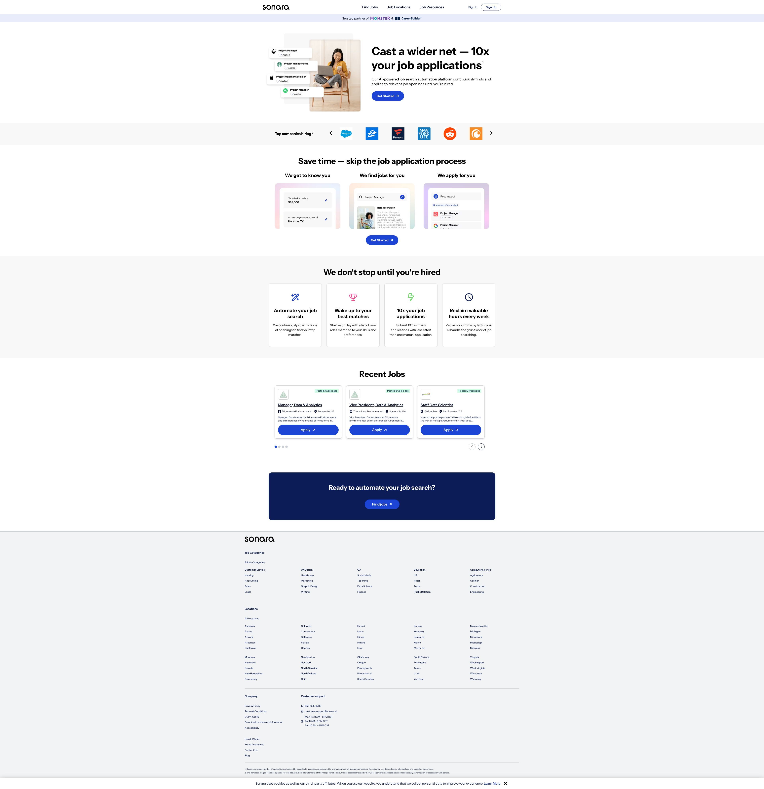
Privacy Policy (252, 705)
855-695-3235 (313, 705)
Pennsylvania (364, 668)
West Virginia (477, 668)
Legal (248, 591)
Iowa (360, 647)
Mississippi (476, 642)
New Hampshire (253, 673)
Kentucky (419, 631)
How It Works (252, 739)
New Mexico (308, 657)
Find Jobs (370, 7)
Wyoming (475, 679)
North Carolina (309, 668)
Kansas (418, 626)
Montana (250, 657)
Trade (417, 586)
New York (306, 662)
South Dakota (421, 657)
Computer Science (480, 569)
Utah (416, 673)
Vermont (419, 679)
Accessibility (252, 727)
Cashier (474, 580)
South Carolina (365, 679)
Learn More (492, 783)
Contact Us (251, 750)
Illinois (360, 637)
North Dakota (308, 673)
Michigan (475, 631)
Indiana (361, 642)
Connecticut (308, 631)
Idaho (360, 631)
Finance (361, 591)
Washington (477, 662)
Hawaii (361, 626)
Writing (305, 591)
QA (359, 569)
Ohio (303, 679)
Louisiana (419, 637)
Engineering (477, 591)
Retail (417, 580)
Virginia (474, 657)
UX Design (307, 569)
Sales (248, 586)
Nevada (249, 668)
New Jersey (251, 679)
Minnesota (476, 637)
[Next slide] (491, 133)
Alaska (248, 631)
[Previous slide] (331, 133)
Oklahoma (363, 657)
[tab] (276, 447)
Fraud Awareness (254, 744)
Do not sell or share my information (264, 722)
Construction (477, 586)
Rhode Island (364, 673)
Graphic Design (309, 586)
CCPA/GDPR (252, 716)
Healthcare (307, 575)
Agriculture (476, 575)
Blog (247, 755)
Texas (417, 668)
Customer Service (255, 569)
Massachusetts (478, 626)
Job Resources (432, 7)
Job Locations (398, 7)
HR (415, 575)
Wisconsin (476, 673)
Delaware (306, 637)
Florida (305, 642)
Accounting (251, 580)
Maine (417, 642)
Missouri (475, 647)
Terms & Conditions (256, 711)
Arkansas (250, 642)
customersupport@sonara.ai (321, 711)
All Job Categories (255, 562)
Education (419, 569)
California (250, 647)
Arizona (249, 637)
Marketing (307, 580)
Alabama (250, 626)
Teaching (362, 580)
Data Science (364, 586)
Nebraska (250, 662)
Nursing (249, 575)
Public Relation (422, 591)
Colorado (306, 626)
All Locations (252, 618)
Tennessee (420, 662)
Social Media (364, 575)
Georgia (305, 647)
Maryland (419, 647)
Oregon (361, 662)
